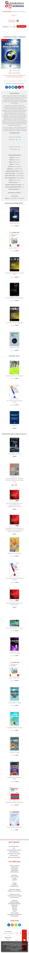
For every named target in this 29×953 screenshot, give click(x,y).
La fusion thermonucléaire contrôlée (14, 298)
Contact (13, 15)
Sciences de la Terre (15, 894)
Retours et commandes (14, 857)
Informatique (14, 870)
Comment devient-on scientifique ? (14, 376)
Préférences (10, 948)
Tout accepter (19, 948)
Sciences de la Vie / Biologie (15, 895)
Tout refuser (14, 950)
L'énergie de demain (15, 347)
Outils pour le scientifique (14, 891)
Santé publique (14, 916)
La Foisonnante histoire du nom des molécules (14, 579)
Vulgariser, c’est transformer (15, 553)
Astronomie (14, 867)
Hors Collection (13, 81)
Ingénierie (14, 879)
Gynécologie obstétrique (14, 903)
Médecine (14, 906)
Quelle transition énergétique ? (14, 827)
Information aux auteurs (14, 853)
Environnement (15, 897)
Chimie (14, 878)
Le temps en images (14, 752)
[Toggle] (17, 20)
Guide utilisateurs (14, 852)
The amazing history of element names (14, 401)
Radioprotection (14, 886)
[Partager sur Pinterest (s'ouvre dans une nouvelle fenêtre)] (19, 87)
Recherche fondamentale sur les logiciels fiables (14, 603)
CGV (14, 848)
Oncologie (14, 910)
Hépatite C (14, 425)
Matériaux (14, 875)
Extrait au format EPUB (14, 146)
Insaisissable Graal (14, 223)
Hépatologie (14, 905)
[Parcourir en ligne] (14, 70)
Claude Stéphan (15, 77)
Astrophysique (14, 869)
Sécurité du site (14, 855)
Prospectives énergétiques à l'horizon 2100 (14, 273)
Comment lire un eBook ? (14, 192)
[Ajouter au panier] (24, 940)
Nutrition (14, 908)
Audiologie (14, 900)
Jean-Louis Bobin (8, 75)
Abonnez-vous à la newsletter (12, 21)
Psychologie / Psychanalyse (14, 914)
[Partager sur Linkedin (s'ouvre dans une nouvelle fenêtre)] (16, 87)
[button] (22, 87)
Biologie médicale (14, 902)
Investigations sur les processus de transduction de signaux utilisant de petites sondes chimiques (15, 530)
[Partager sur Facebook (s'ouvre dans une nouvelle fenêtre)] (6, 87)
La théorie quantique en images (14, 727)
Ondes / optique (14, 876)
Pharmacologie (14, 913)
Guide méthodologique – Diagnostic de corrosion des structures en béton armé (14, 480)
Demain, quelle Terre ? (14, 248)
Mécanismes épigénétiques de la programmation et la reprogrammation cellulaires (14, 505)
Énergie (14, 883)
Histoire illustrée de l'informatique (14, 628)
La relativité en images (14, 653)
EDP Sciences (17, 162)
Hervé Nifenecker (21, 75)
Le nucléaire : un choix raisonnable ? (14, 322)
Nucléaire (14, 884)
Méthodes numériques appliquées (14, 802)
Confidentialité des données (14, 850)
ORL (14, 911)
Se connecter (21, 26)
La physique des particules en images (14, 778)
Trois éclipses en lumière (14, 453)
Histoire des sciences (14, 889)
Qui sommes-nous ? (14, 846)
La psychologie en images (14, 702)
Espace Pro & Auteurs (19, 11)
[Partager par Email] (12, 87)
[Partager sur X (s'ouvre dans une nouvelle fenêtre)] (9, 87)
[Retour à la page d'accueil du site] (14, 5)
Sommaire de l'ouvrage (14, 137)
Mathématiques (14, 872)
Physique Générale (14, 865)
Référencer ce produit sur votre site (15, 83)
